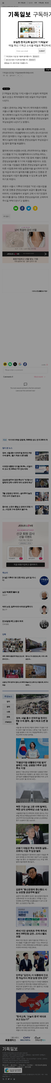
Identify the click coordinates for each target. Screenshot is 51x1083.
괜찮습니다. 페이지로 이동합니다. (16, 63)
